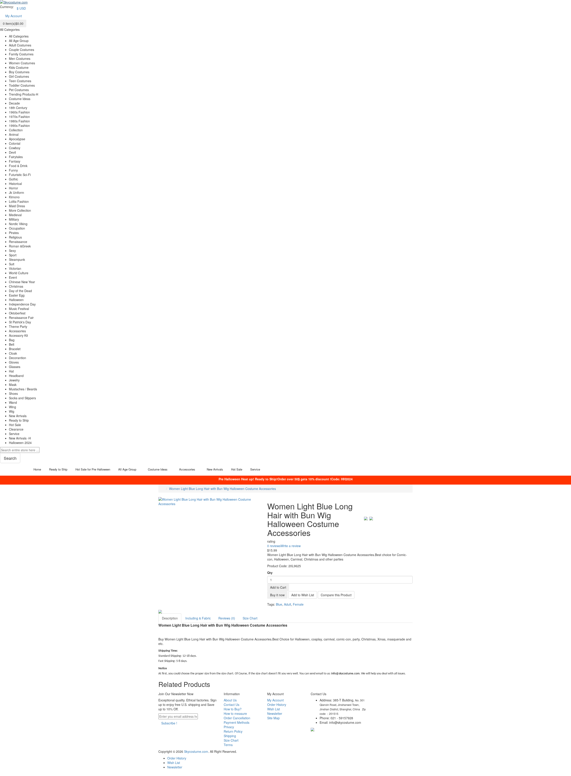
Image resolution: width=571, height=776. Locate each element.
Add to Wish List (302, 595)
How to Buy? (233, 709)
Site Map (273, 718)
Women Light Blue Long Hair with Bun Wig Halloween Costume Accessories (222, 488)
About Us (230, 700)
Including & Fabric (198, 618)
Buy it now (277, 595)
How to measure (235, 713)
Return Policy (233, 731)
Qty (270, 572)
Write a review (291, 546)
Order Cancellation (237, 718)
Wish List (273, 709)
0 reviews (274, 546)
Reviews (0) (226, 618)
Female (298, 604)
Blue (279, 604)
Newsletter (274, 713)
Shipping (230, 736)
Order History (276, 704)
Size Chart (250, 618)
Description (170, 618)
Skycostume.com (196, 751)
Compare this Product (336, 595)
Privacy (229, 727)
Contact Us (231, 704)
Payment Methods (236, 722)
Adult (287, 604)
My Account (275, 700)
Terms (228, 745)
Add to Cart (278, 587)
